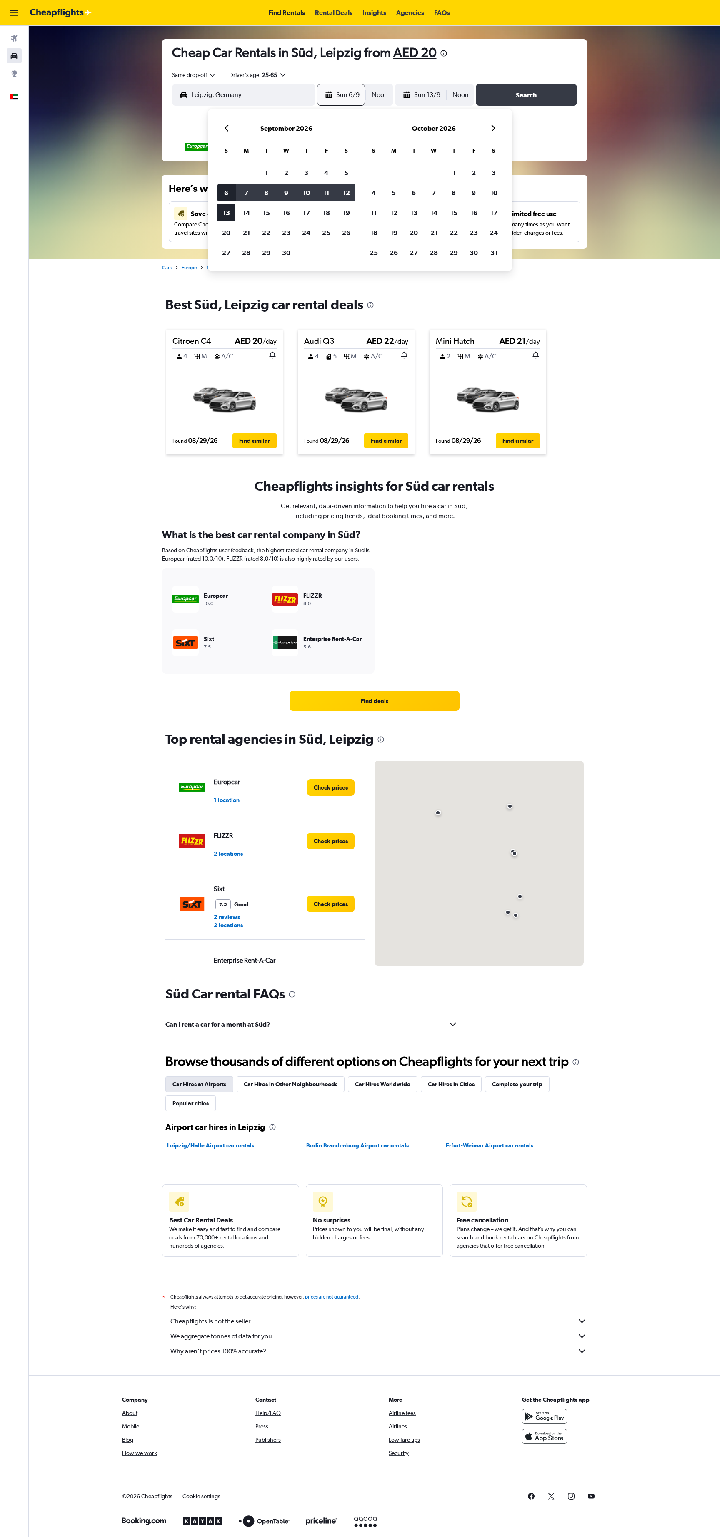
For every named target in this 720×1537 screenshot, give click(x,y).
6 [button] (226, 192)
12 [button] (346, 192)
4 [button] (326, 172)
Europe (189, 268)
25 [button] (326, 232)
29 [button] (266, 252)
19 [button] (346, 212)
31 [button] (494, 252)
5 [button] (346, 172)
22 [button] (266, 232)
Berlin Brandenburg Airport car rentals (357, 1145)
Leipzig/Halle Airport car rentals (210, 1145)
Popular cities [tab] (190, 1103)
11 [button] (326, 192)
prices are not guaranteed (331, 1297)
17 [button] (306, 212)
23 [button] (286, 232)
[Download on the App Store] (544, 1436)
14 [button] (246, 212)
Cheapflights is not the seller (210, 1321)
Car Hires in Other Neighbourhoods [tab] (291, 1084)
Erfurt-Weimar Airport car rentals (489, 1145)
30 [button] (286, 252)
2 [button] (286, 172)
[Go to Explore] (14, 73)
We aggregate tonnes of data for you (221, 1336)
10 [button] (306, 192)
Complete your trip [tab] (517, 1084)
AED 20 (415, 52)
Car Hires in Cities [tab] (451, 1084)
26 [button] (346, 232)
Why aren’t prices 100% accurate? (218, 1351)
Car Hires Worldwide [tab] (382, 1084)
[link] (375, 701)
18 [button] (326, 212)
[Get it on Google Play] (544, 1416)
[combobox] (194, 75)
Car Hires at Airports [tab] (199, 1084)
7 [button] (246, 192)
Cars (167, 268)
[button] (14, 13)
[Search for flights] (14, 38)
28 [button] (246, 252)
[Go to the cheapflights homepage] (61, 13)
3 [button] (306, 172)
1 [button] (266, 172)
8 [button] (266, 192)
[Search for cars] (14, 55)
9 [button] (286, 192)
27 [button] (226, 252)
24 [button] (306, 232)
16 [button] (286, 212)
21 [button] (246, 232)
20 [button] (226, 232)
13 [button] (226, 212)
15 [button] (266, 212)
